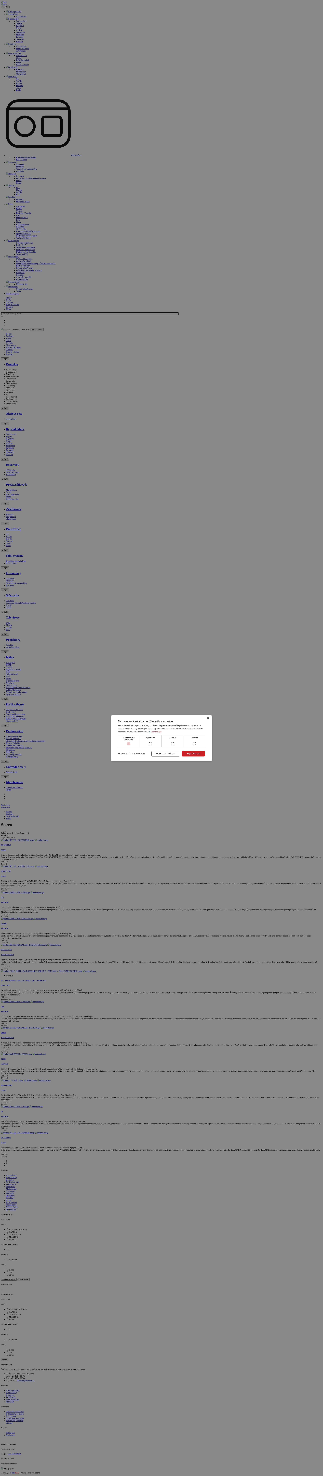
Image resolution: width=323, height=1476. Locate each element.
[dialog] (161, 738)
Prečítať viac (156, 731)
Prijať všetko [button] (193, 753)
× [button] (208, 718)
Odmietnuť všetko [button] (165, 753)
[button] (131, 754)
